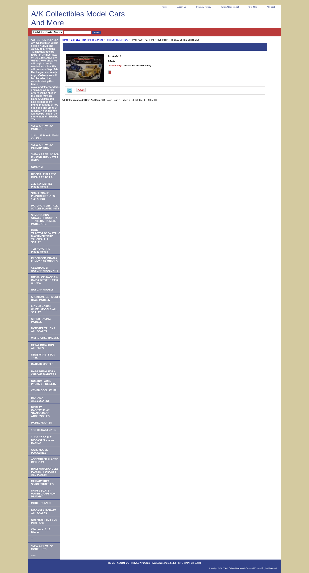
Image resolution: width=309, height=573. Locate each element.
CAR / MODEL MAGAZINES (39, 451)
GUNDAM (37, 166)
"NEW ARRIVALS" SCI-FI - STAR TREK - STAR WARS (45, 157)
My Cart (271, 7)
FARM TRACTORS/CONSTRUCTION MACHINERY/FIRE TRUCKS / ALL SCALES (45, 236)
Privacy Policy (203, 7)
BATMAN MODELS (42, 364)
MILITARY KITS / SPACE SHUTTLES (42, 483)
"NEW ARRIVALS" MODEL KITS (42, 128)
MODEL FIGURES (41, 422)
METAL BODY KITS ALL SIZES (42, 347)
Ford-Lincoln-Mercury (117, 40)
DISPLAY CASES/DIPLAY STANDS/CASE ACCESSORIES (40, 412)
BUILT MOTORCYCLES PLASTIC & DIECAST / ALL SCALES (44, 471)
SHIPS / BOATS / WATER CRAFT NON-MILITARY (43, 493)
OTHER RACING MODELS (41, 320)
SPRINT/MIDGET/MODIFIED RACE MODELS (45, 298)
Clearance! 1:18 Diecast (40, 531)
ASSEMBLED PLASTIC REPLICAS (44, 461)
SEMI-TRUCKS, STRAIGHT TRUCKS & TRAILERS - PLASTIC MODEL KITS (44, 219)
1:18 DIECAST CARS (43, 430)
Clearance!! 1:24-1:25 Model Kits (44, 521)
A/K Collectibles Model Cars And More (78, 18)
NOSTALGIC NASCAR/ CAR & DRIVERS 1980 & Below (44, 280)
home (165, 7)
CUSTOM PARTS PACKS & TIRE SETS (43, 382)
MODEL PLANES (41, 503)
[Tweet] (69, 92)
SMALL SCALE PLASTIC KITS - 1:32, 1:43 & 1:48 (43, 196)
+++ (33, 555)
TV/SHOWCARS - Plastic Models (41, 250)
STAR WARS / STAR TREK (43, 356)
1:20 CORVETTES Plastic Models (41, 185)
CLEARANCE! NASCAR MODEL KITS (44, 269)
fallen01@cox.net (230, 7)
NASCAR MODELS (42, 289)
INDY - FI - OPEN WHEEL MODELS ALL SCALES (44, 309)
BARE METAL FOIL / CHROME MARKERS (43, 373)
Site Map (252, 7)
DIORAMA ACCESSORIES (40, 399)
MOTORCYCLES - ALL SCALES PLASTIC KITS (45, 207)
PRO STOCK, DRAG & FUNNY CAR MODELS (44, 260)
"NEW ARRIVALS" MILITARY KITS (42, 146)
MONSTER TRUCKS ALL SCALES (43, 330)
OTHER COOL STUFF (43, 390)
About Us (181, 7)
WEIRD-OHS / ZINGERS (45, 337)
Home (65, 40)
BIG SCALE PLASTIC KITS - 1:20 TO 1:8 (43, 176)
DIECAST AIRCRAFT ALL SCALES (43, 512)
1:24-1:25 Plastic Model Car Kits (87, 40)
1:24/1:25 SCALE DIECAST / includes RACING (42, 440)
